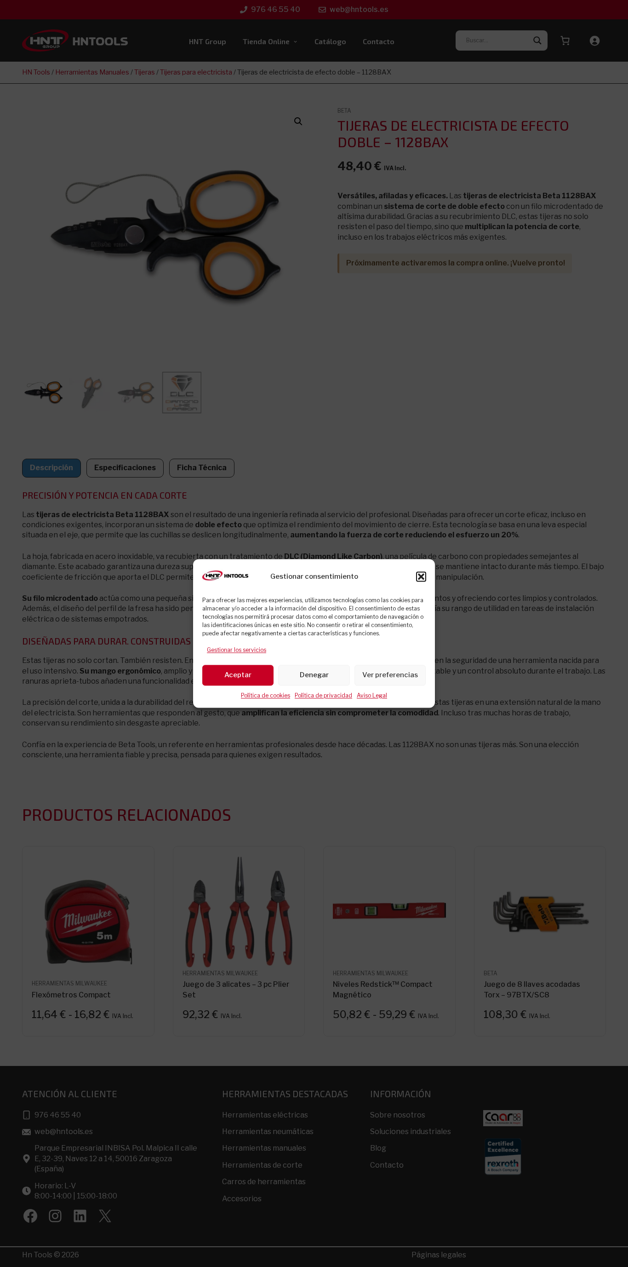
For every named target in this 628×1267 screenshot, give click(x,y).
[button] (421, 577)
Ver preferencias (390, 675)
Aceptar (237, 675)
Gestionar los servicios (236, 650)
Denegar (314, 675)
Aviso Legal (372, 695)
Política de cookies (265, 695)
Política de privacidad (323, 695)
